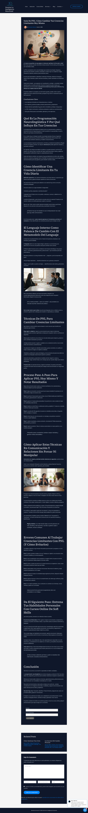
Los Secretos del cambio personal (52, 741)
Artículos (53, 744)
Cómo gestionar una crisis (32, 741)
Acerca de (32, 6)
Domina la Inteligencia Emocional (9, 9)
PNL (51, 747)
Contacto (59, 6)
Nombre (27, 708)
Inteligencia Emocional (28, 744)
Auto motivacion (59, 744)
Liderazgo (36, 744)
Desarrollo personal (34, 743)
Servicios (47, 6)
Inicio (26, 6)
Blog (54, 6)
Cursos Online (40, 6)
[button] (50, 6)
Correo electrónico (30, 712)
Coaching (47, 746)
